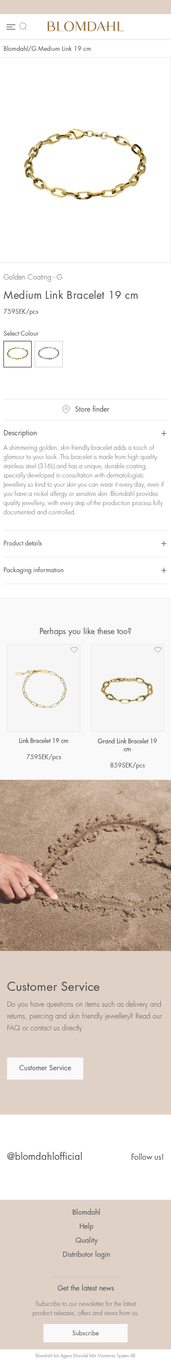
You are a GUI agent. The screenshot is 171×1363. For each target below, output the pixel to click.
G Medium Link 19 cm (61, 49)
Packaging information (34, 570)
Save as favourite (74, 649)
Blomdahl (16, 49)
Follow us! (147, 1157)
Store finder (92, 409)
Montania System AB (116, 1356)
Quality (86, 1240)
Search (25, 26)
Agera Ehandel (74, 1356)
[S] (49, 354)
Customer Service (45, 1068)
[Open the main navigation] (10, 27)
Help (86, 1226)
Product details (23, 543)
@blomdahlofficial (44, 1157)
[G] (18, 354)
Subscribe (85, 1333)
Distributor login (86, 1254)
